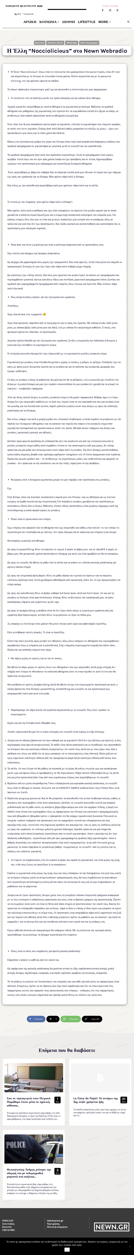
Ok (67, 1249)
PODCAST (7, 1221)
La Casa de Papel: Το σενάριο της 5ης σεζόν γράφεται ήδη (95, 1100)
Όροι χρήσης (53, 1224)
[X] (117, 10)
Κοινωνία (39, 42)
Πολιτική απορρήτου (57, 1227)
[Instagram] (110, 10)
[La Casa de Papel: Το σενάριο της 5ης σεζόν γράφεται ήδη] (100, 1077)
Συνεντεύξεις (8, 1224)
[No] (130, 1246)
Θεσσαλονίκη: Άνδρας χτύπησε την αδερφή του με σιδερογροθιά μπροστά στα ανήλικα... (29, 1173)
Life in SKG (8, 1230)
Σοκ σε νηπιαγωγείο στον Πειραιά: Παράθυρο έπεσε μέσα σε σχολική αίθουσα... (29, 1101)
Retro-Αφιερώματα (89, 42)
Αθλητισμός (71, 42)
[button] (128, 22)
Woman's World (55, 42)
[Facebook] (103, 10)
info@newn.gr (55, 1221)
